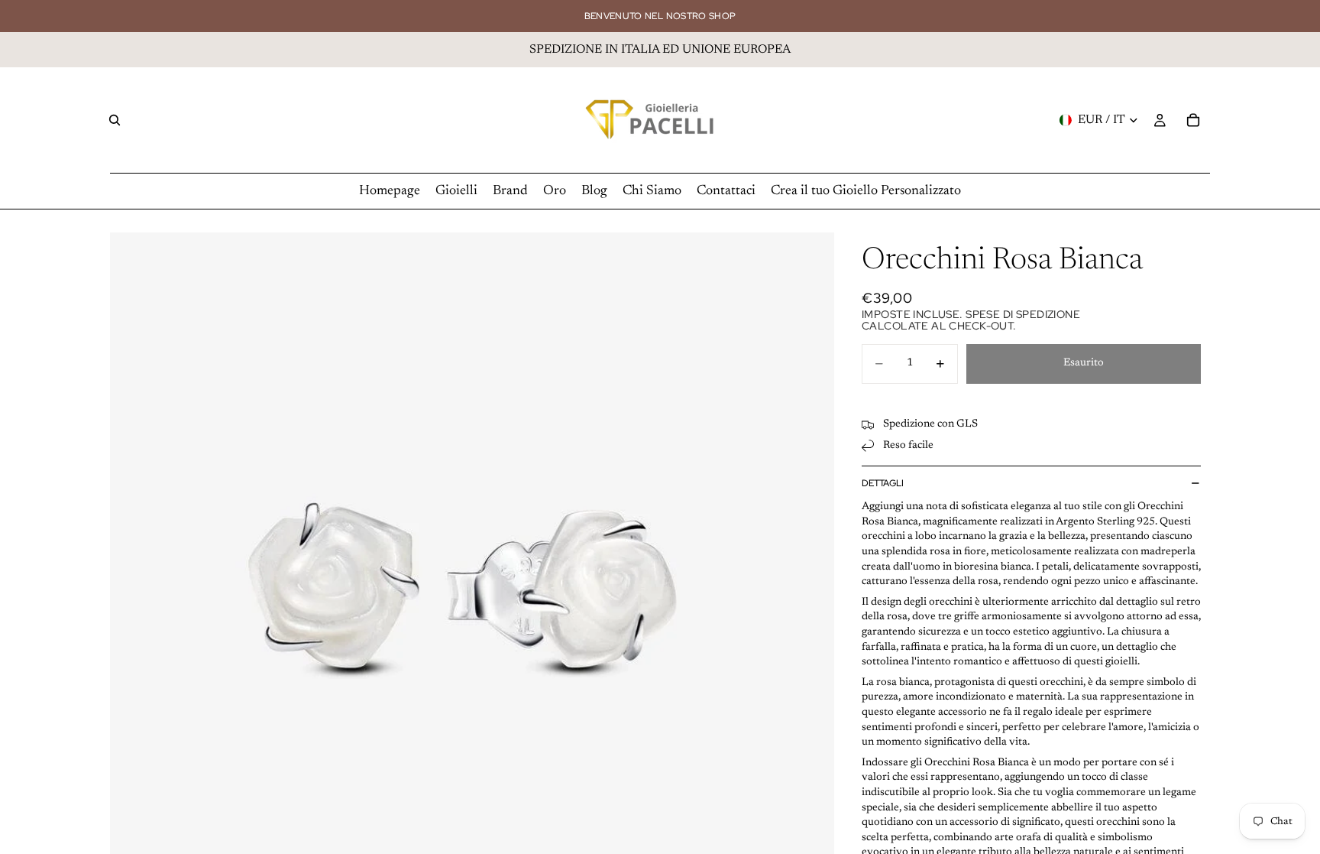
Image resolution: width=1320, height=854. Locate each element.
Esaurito (1083, 363)
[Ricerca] (114, 120)
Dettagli (883, 483)
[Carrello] (1193, 120)
